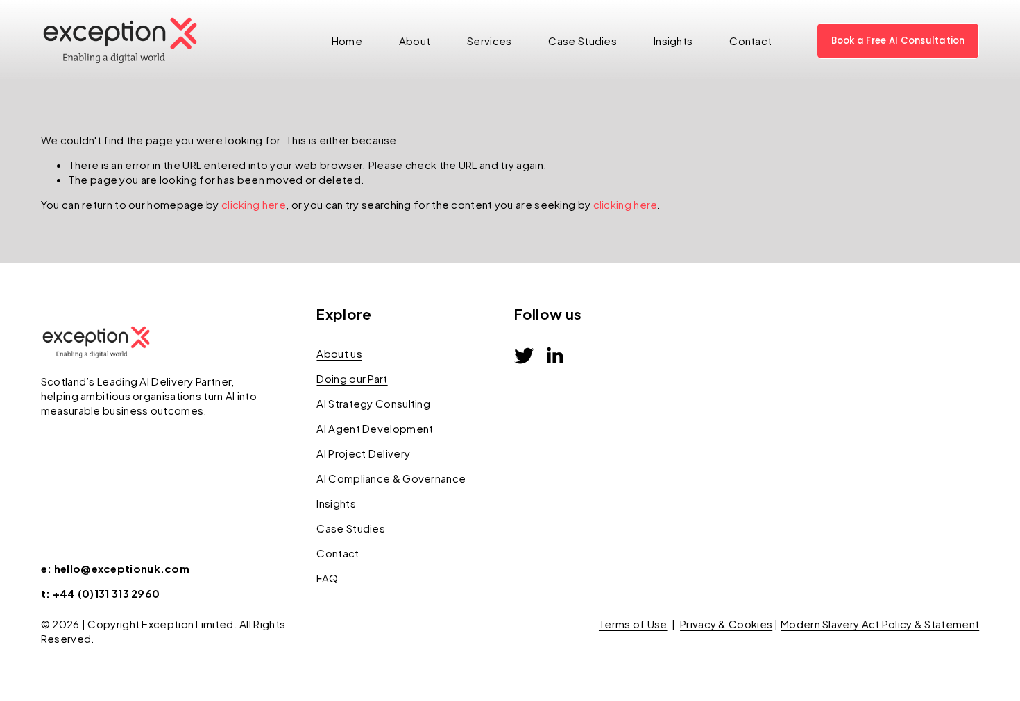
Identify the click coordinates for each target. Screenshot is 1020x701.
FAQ (327, 578)
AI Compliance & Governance (391, 478)
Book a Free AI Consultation (898, 40)
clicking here (253, 204)
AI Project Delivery (363, 453)
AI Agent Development (374, 428)
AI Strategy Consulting (373, 403)
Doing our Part (351, 378)
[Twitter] (524, 355)
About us (339, 353)
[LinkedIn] (554, 355)
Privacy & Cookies (726, 623)
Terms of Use (633, 623)
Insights (673, 40)
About (415, 40)
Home (347, 40)
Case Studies (582, 40)
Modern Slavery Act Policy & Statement (880, 623)
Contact (750, 40)
